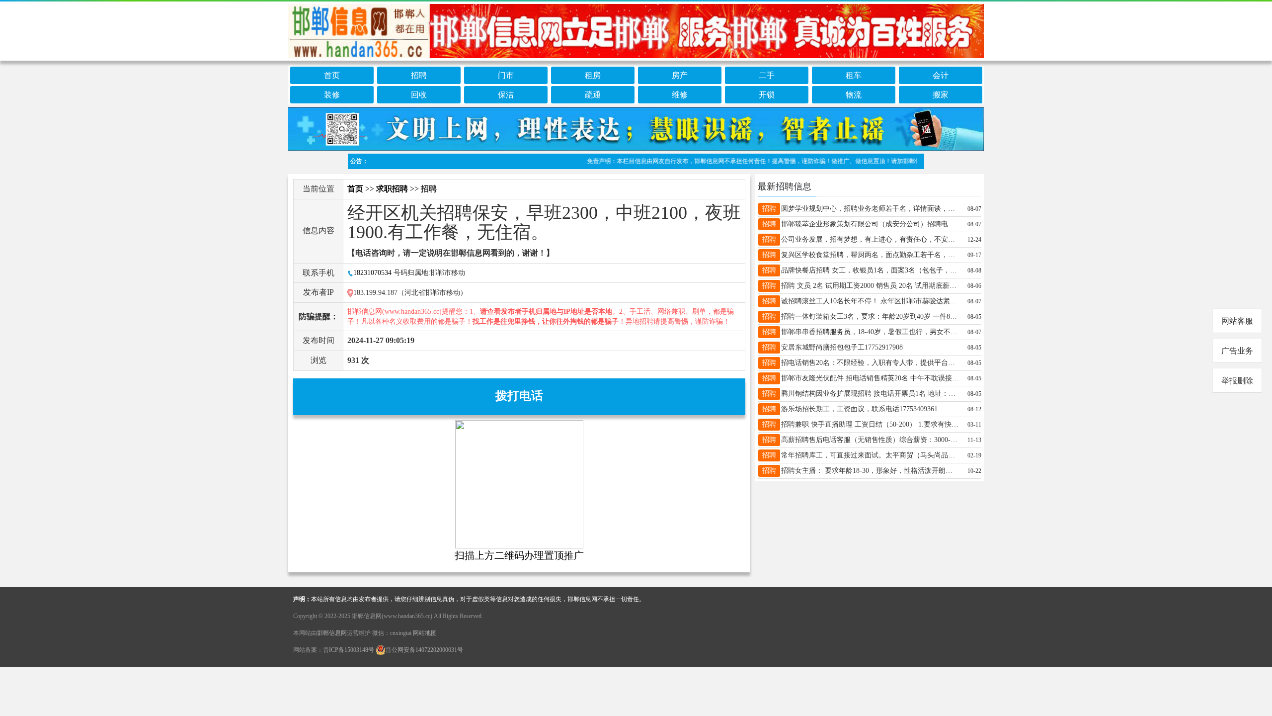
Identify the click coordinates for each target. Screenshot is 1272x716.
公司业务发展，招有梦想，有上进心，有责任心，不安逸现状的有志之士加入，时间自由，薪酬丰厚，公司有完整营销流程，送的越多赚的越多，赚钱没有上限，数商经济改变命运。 (870, 239)
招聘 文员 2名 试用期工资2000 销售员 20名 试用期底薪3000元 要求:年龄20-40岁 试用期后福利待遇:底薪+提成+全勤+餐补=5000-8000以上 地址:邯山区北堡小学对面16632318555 (870, 285)
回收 (419, 94)
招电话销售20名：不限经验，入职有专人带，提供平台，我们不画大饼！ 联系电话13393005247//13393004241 (870, 362)
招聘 (419, 75)
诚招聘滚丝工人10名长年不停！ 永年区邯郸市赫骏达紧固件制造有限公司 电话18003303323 (870, 301)
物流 (854, 94)
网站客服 (1237, 321)
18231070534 (372, 272)
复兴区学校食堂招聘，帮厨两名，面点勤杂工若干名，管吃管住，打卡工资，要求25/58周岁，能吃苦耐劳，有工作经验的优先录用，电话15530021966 (870, 255)
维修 (680, 94)
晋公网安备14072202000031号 (424, 649)
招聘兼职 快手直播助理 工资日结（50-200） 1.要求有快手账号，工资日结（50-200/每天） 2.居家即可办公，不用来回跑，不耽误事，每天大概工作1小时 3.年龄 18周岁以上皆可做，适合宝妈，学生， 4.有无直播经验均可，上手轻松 (870, 424)
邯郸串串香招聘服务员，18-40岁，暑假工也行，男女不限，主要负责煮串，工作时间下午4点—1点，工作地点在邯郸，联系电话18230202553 (870, 332)
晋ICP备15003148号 (348, 649)
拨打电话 (519, 395)
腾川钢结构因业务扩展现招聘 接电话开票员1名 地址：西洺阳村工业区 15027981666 (870, 393)
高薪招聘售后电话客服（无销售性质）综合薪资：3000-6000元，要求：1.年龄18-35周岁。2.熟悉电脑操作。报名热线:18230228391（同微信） (870, 440)
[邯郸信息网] (636, 29)
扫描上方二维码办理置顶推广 (519, 555)
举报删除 (1237, 380)
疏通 (593, 94)
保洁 (506, 94)
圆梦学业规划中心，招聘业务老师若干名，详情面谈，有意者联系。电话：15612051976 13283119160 (870, 208)
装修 (332, 94)
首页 (332, 75)
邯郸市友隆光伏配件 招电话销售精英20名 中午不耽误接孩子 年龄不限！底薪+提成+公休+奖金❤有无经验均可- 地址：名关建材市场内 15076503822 (870, 378)
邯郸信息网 (332, 632)
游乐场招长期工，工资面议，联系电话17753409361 (859, 409)
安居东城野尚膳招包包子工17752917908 (842, 347)
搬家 (941, 94)
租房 (593, 75)
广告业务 (1237, 351)
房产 (680, 75)
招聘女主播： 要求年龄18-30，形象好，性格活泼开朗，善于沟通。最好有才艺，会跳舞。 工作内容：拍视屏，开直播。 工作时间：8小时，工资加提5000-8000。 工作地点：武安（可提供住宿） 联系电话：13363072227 (870, 470)
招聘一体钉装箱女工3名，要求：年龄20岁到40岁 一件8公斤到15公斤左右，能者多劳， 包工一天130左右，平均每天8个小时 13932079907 (870, 316)
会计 (941, 75)
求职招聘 (392, 188)
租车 (854, 75)
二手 (767, 75)
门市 (506, 75)
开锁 (767, 94)
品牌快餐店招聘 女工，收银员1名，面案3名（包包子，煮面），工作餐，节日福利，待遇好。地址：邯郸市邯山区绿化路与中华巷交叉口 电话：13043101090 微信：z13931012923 (870, 270)
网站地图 (425, 632)
